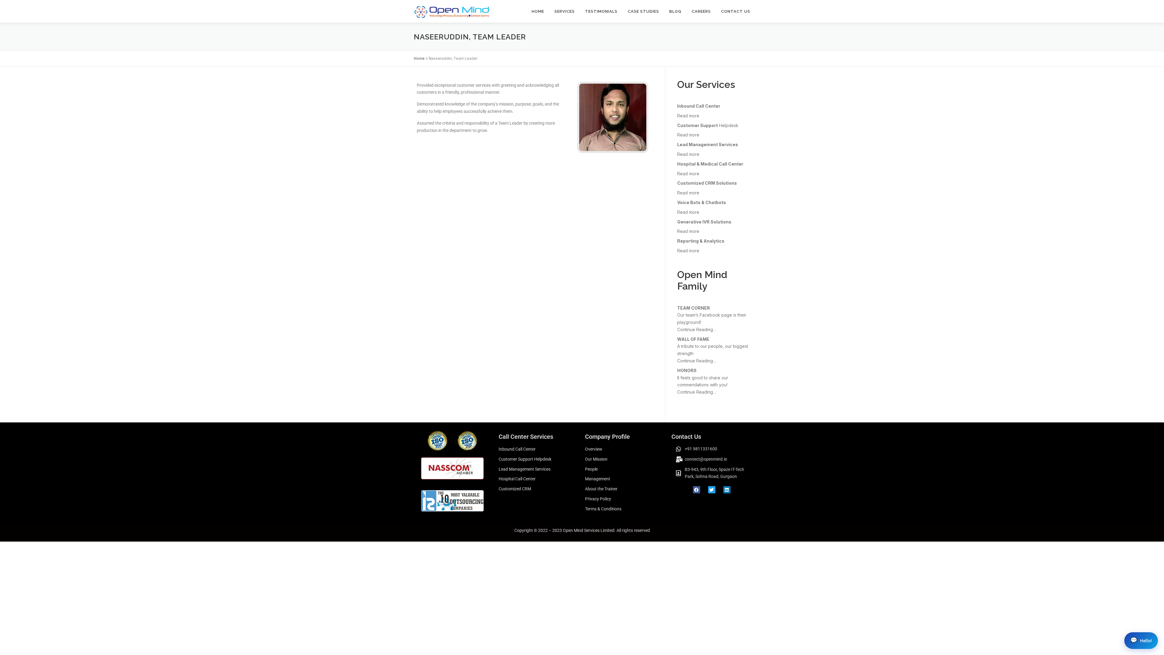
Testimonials (601, 11)
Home (538, 11)
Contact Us (735, 11)
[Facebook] (696, 489)
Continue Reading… (696, 329)
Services (564, 11)
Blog (675, 11)
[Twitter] (711, 489)
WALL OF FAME (693, 339)
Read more (688, 115)
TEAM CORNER (693, 308)
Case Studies (643, 11)
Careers (701, 11)
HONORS (687, 370)
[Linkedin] (727, 489)
